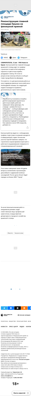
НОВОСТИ (4, 327)
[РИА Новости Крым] (7, 17)
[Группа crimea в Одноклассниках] (24, 308)
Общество (10, 233)
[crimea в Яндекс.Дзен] (17, 308)
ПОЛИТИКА (4, 321)
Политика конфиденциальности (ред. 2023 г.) (14, 347)
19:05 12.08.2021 (5, 29)
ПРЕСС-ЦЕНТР (13, 327)
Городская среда (19, 233)
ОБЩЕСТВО (12, 321)
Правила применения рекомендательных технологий (13, 350)
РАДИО (22, 327)
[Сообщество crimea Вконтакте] (11, 308)
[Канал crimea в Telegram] (4, 308)
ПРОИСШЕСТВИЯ (22, 321)
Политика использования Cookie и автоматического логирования (11, 344)
